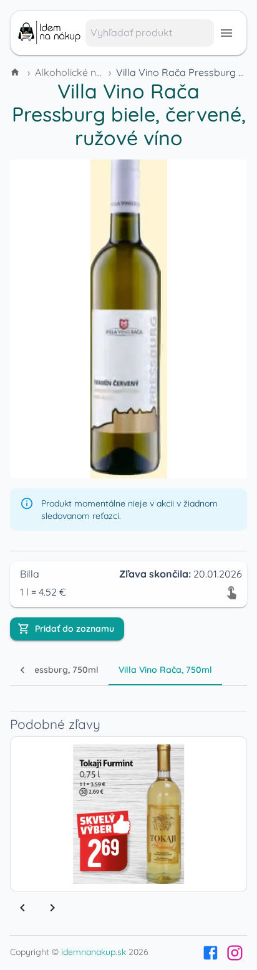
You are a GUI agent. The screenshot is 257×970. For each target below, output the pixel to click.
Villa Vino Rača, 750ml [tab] (165, 669)
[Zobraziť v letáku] (231, 591)
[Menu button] (226, 33)
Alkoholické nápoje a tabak (98, 72)
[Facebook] (210, 953)
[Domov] (16, 72)
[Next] (52, 907)
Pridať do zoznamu (74, 628)
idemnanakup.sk (93, 952)
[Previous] (22, 907)
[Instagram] (235, 953)
